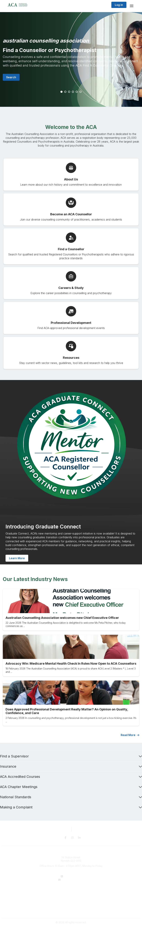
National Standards (15, 797)
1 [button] (62, 92)
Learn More (17, 558)
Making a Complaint (16, 807)
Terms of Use (71, 910)
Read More (128, 735)
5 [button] (77, 92)
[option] (71, 59)
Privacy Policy (71, 907)
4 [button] (73, 92)
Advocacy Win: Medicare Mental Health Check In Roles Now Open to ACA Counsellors (71, 663)
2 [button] (65, 92)
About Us (71, 890)
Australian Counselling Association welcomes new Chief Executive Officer (62, 618)
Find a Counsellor (71, 893)
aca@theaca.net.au (73, 879)
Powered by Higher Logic (71, 928)
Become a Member (71, 897)
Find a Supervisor (14, 756)
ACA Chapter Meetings (18, 787)
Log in (119, 5)
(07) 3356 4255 (73, 876)
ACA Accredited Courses (20, 777)
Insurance (8, 766)
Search (11, 77)
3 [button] (69, 92)
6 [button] (81, 92)
